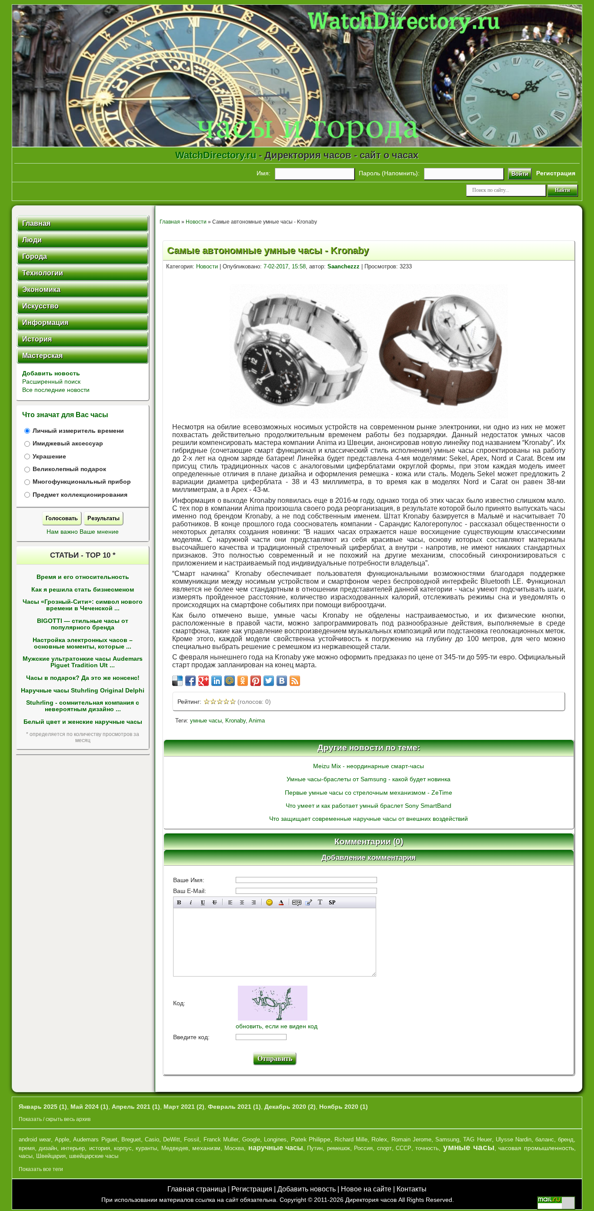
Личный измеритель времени (78, 431)
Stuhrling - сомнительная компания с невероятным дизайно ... (82, 706)
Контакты (412, 1189)
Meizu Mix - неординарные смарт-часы (368, 766)
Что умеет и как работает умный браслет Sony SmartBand (368, 805)
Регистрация (251, 1189)
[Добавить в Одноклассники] (242, 681)
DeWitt (171, 1139)
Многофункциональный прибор (82, 481)
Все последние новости (56, 389)
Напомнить (400, 173)
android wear (35, 1139)
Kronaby (235, 720)
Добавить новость (51, 373)
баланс (544, 1139)
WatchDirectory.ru (215, 155)
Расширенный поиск (51, 381)
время (27, 1148)
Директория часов (371, 1199)
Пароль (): (389, 173)
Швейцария (51, 1156)
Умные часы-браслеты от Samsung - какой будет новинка (369, 779)
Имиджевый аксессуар (68, 443)
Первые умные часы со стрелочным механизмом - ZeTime (368, 792)
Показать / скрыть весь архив (54, 1119)
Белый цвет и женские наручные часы (82, 722)
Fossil (191, 1139)
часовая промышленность (536, 1147)
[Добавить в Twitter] (269, 681)
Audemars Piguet (95, 1139)
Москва (234, 1148)
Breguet (131, 1139)
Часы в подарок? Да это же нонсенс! (83, 678)
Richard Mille (350, 1139)
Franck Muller (221, 1139)
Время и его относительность (83, 577)
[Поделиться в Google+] (203, 681)
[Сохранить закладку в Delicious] (177, 681)
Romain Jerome (411, 1139)
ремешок (338, 1148)
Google (251, 1139)
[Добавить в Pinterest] (255, 681)
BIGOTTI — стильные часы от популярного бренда (82, 624)
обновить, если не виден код (276, 1026)
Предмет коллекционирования (80, 495)
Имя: (263, 173)
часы (26, 1155)
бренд (566, 1139)
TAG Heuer (477, 1139)
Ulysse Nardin (513, 1139)
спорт (384, 1148)
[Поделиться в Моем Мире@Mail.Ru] (229, 681)
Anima (257, 720)
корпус (123, 1148)
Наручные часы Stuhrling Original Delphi (82, 690)
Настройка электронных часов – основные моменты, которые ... (83, 643)
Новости (196, 222)
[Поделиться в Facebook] (190, 681)
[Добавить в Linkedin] (216, 681)
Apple (62, 1139)
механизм (206, 1147)
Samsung (447, 1139)
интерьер (73, 1148)
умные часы (206, 720)
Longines (275, 1139)
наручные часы (275, 1147)
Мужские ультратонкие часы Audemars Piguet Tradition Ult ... (83, 662)
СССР (403, 1148)
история (99, 1148)
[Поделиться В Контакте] (282, 681)
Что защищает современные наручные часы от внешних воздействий (368, 818)
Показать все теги (41, 1169)
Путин (315, 1148)
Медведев (174, 1148)
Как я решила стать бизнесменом (82, 589)
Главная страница (196, 1189)
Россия (363, 1148)
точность (427, 1148)
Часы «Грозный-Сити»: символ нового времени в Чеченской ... (83, 605)
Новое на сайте (366, 1189)
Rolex (379, 1139)
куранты (146, 1148)
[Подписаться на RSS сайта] (295, 681)
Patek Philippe (310, 1139)
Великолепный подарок (69, 469)
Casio (152, 1139)
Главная (170, 222)
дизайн (48, 1148)
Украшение (49, 456)
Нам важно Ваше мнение (83, 532)
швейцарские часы (93, 1156)
